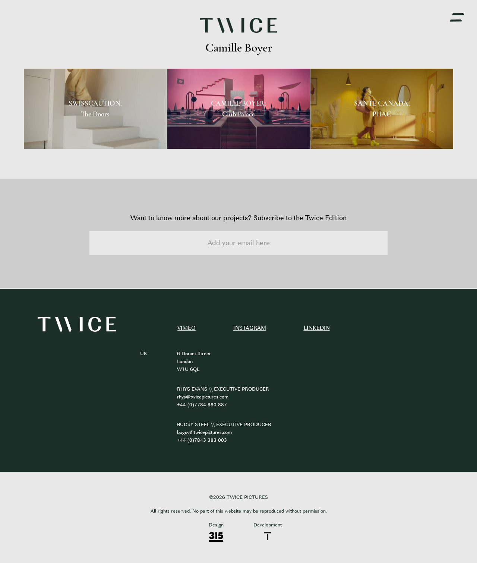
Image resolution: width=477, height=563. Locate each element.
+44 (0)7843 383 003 (202, 440)
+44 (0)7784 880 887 (202, 404)
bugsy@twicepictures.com (204, 432)
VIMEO (186, 328)
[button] (457, 17)
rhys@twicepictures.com (202, 397)
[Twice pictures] (77, 324)
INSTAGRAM (249, 328)
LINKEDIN (317, 328)
